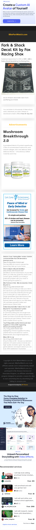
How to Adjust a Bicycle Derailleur (14, 269)
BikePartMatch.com (18, 34)
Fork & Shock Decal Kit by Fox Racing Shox (15, 61)
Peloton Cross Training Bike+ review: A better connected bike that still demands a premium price (17, 258)
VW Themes (24, 384)
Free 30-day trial (26, 114)
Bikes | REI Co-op (8, 337)
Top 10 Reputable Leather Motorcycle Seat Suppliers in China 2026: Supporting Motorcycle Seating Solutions (17, 325)
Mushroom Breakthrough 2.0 (15, 136)
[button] (18, 41)
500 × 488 (27, 59)
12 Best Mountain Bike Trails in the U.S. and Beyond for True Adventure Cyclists (16, 308)
